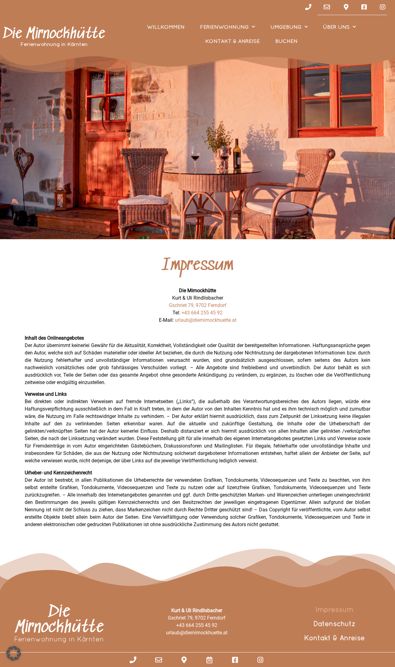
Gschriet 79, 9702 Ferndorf (198, 305)
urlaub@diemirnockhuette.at (205, 320)
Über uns (336, 27)
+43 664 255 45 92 (201, 313)
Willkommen (166, 27)
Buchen (286, 41)
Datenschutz (335, 624)
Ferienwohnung (224, 27)
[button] (13, 653)
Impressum (334, 609)
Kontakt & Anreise (232, 41)
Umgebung (285, 27)
